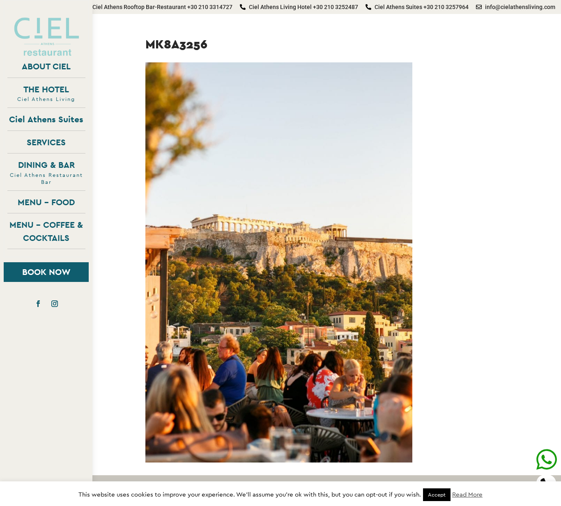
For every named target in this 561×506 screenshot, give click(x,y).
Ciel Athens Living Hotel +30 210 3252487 (303, 7)
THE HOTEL (46, 93)
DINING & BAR (46, 172)
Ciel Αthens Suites (46, 119)
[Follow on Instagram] (54, 303)
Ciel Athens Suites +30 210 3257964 (422, 7)
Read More (467, 494)
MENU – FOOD (46, 202)
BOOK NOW (46, 271)
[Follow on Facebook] (38, 303)
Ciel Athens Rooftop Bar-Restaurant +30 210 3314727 (162, 7)
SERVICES (46, 142)
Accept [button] (437, 494)
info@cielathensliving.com (520, 7)
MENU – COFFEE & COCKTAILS (46, 231)
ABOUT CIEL (46, 66)
